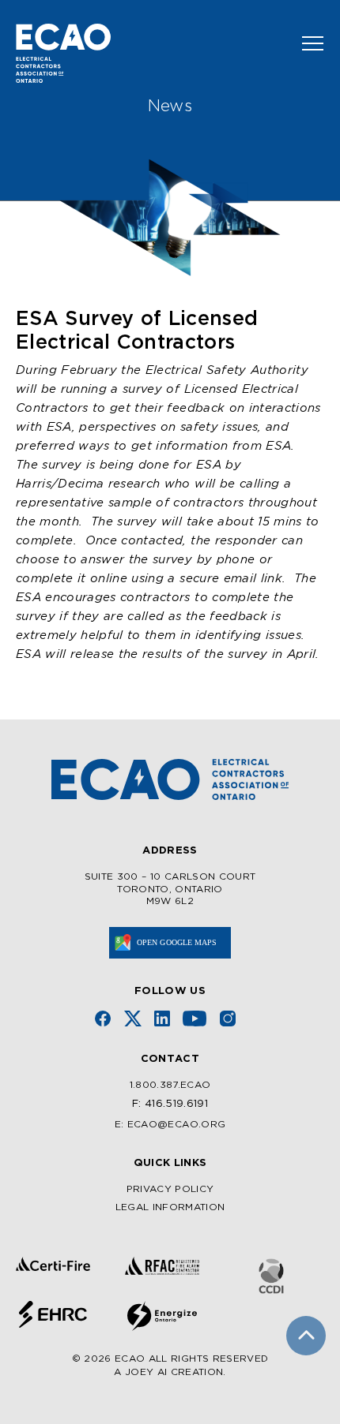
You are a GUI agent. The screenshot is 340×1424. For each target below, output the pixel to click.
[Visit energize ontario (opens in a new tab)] (162, 1316)
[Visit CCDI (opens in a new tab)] (271, 1276)
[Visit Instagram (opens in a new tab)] (228, 1018)
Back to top (306, 1335)
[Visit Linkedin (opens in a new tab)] (162, 1018)
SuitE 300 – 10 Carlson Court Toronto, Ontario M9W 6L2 (170, 889)
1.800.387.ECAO (170, 1085)
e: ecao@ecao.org (170, 1124)
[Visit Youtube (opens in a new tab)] (194, 1018)
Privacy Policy (170, 1189)
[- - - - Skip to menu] (306, 43)
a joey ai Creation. (169, 1372)
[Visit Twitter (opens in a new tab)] (133, 1018)
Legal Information (170, 1207)
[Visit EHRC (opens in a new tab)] (53, 1314)
